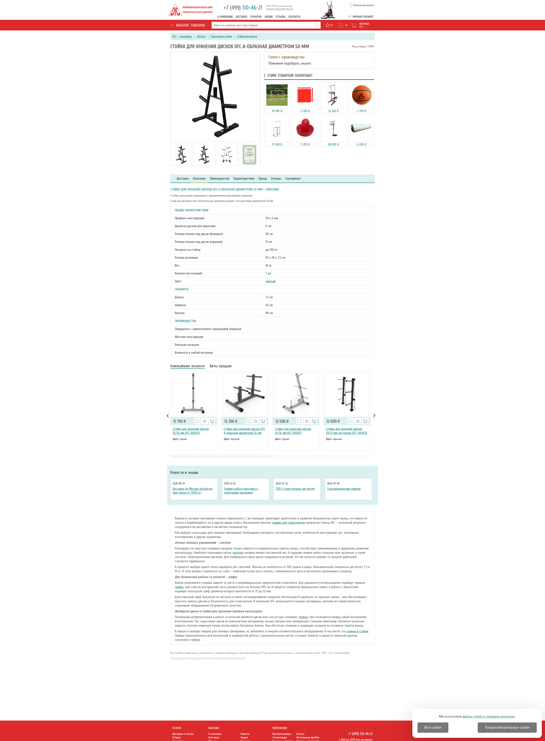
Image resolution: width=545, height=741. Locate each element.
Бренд (263, 179)
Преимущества (219, 179)
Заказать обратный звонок (279, 8)
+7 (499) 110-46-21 (360, 733)
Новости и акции (184, 472)
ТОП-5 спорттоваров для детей (295, 489)
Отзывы (280, 17)
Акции (269, 17)
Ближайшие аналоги (187, 366)
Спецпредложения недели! (344, 489)
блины (303, 617)
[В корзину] (211, 421)
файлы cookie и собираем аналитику (489, 716)
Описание (199, 179)
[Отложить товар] (204, 421)
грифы (179, 587)
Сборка (176, 737)
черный (270, 281)
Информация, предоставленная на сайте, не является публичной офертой (207, 658)
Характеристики (244, 179)
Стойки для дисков (247, 36)
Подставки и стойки (221, 36)
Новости (245, 734)
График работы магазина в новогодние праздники (241, 490)
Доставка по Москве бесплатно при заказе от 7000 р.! (192, 490)
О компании (225, 17)
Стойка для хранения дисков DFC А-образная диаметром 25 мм (244, 431)
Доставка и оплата (183, 734)
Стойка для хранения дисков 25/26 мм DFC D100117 (293, 431)
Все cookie (433, 727)
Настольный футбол (307, 737)
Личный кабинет (363, 17)
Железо (201, 36)
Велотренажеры (281, 734)
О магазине (215, 734)
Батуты (300, 734)
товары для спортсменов (288, 522)
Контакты (294, 17)
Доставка (241, 17)
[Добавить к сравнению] (197, 421)
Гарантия (256, 17)
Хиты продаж (220, 366)
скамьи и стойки (357, 631)
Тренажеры (186, 36)
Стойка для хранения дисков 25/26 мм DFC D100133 (191, 431)
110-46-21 (243, 7)
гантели (237, 553)
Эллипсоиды (279, 737)
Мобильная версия (363, 5)
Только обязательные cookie (507, 727)
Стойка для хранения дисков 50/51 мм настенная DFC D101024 (346, 431)
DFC (174, 36)
